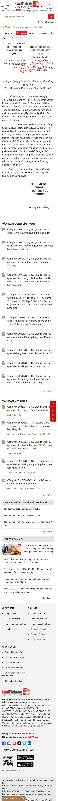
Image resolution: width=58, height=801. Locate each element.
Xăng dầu (47, 434)
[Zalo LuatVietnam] (9, 743)
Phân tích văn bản (39, 619)
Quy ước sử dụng (13, 662)
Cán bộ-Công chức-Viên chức (32, 488)
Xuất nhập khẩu (14, 415)
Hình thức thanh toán (14, 657)
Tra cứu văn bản (38, 613)
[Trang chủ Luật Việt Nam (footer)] (28, 692)
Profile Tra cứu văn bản (15, 624)
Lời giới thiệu (10, 613)
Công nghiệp (13, 434)
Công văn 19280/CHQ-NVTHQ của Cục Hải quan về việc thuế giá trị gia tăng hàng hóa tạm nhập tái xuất (30, 464)
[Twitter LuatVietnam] (24, 743)
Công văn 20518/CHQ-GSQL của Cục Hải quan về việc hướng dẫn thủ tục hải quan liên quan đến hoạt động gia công (29, 379)
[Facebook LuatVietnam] (4, 743)
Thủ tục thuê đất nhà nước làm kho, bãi (22, 509)
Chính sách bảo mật (14, 667)
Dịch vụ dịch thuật (39, 629)
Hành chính (12, 488)
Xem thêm (47, 391)
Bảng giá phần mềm (14, 652)
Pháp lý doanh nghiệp (40, 624)
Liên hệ (8, 629)
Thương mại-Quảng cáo (30, 434)
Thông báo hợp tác (13, 681)
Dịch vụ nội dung (38, 634)
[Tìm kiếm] (51, 16)
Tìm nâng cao (47, 22)
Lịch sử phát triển (12, 619)
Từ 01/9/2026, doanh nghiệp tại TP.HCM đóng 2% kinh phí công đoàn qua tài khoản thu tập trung (38, 548)
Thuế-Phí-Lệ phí (14, 472)
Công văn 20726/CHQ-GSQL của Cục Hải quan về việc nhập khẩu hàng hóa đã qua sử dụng (29, 262)
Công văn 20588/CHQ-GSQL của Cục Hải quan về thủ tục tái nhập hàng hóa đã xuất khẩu (29, 337)
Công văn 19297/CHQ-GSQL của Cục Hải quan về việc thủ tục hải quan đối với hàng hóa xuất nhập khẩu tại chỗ (29, 445)
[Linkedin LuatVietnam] (29, 743)
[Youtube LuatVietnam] (14, 743)
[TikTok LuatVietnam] (19, 743)
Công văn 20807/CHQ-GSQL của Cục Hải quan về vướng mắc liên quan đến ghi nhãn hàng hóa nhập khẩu (30, 246)
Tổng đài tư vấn (38, 639)
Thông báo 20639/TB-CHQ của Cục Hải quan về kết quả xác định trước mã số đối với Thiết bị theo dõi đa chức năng (29, 321)
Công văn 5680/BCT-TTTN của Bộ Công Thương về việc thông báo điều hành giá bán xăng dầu (28, 426)
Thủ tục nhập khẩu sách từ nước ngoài (22, 515)
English (43, 7)
